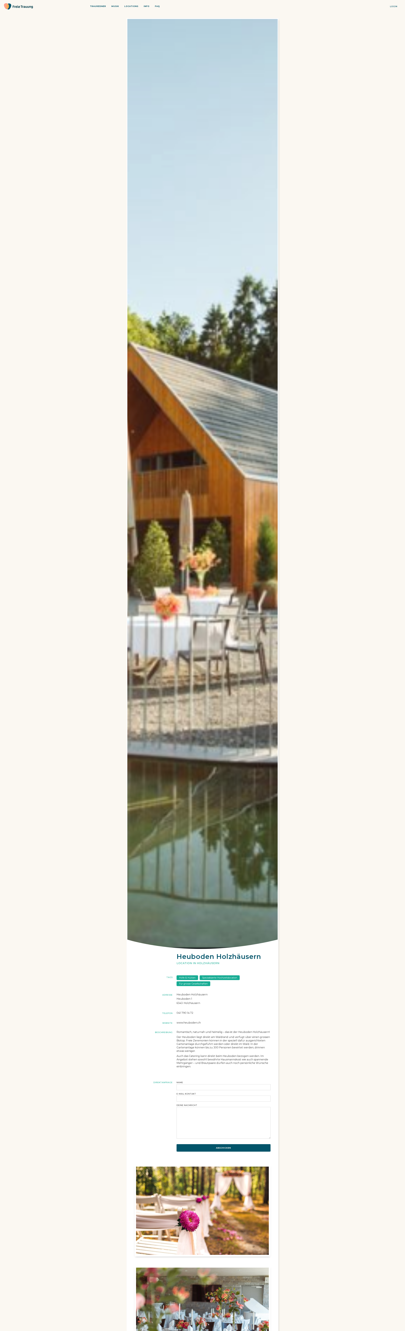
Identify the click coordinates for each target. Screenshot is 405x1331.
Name (180, 1082)
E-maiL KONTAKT (186, 1094)
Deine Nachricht (187, 1105)
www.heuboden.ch (189, 1022)
